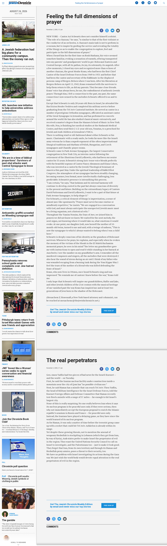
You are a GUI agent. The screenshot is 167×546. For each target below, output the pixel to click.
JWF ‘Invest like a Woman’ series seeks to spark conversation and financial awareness (17, 372)
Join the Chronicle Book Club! (15, 420)
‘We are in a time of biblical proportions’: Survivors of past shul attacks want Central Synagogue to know (17, 161)
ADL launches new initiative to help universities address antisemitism (17, 108)
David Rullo (8, 114)
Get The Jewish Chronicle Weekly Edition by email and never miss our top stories (71, 310)
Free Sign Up (109, 311)
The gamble (8, 520)
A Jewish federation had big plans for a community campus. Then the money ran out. (18, 54)
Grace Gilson (8, 63)
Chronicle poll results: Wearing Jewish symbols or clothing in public (15, 478)
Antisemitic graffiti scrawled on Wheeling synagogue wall (18, 214)
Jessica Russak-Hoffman (12, 272)
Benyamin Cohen (9, 169)
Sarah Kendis (13, 515)
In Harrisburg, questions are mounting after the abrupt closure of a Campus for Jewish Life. (18, 68)
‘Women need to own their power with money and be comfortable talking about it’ (17, 383)
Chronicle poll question (15, 466)
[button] (164, 3)
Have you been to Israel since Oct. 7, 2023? (17, 470)
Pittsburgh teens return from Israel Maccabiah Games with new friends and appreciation (18, 322)
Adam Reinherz (9, 328)
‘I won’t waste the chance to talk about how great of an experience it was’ (17, 332)
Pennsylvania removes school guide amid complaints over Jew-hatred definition (18, 264)
